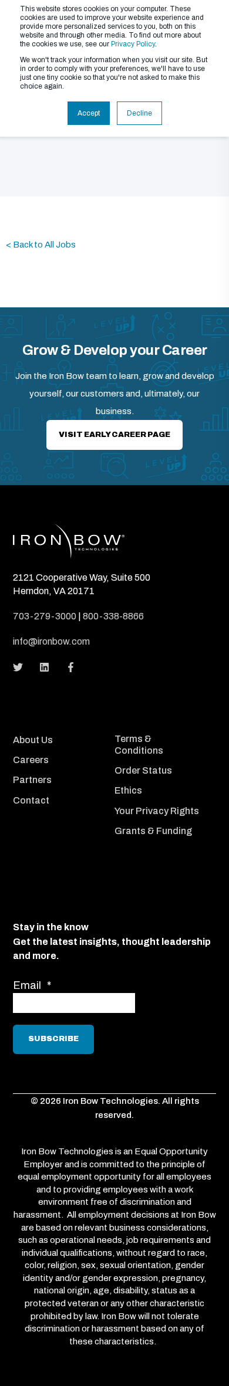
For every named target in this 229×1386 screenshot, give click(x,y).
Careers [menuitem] (31, 760)
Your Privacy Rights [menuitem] (156, 811)
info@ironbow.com (51, 641)
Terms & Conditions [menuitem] (138, 744)
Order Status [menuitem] (143, 770)
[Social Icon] (21, 667)
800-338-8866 (113, 616)
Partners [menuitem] (32, 780)
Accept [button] (89, 113)
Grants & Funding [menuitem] (153, 831)
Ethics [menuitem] (128, 790)
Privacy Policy (133, 44)
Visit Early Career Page (114, 435)
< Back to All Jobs (41, 244)
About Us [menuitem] (33, 740)
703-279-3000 (44, 616)
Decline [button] (139, 113)
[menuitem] (61, 724)
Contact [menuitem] (31, 800)
